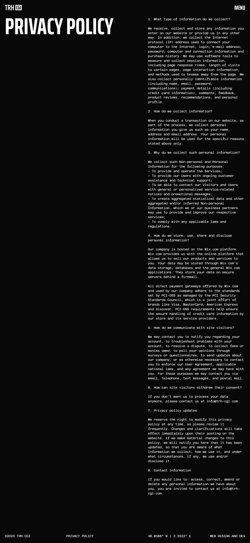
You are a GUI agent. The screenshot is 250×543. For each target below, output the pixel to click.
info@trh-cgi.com (222, 401)
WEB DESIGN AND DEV (227, 536)
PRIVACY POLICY (80, 536)
